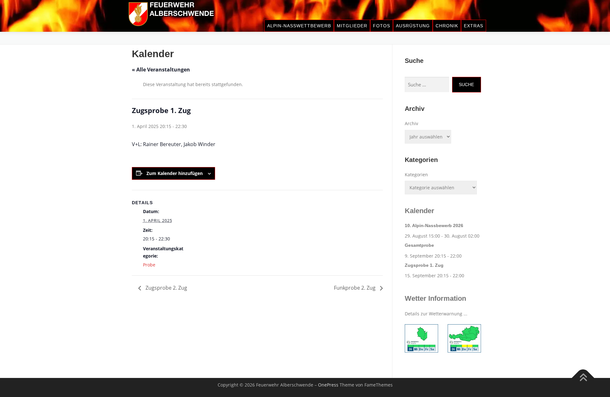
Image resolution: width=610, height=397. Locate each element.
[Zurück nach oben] (583, 378)
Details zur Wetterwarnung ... (436, 314)
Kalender (419, 211)
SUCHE (466, 84)
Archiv (411, 123)
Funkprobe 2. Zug (355, 287)
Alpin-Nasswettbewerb (299, 25)
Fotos (381, 25)
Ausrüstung (413, 25)
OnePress (328, 385)
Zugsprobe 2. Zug (165, 287)
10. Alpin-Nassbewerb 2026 (434, 225)
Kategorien (416, 175)
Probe (149, 265)
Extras (473, 25)
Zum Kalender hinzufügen (174, 173)
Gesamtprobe (419, 245)
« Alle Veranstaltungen (161, 69)
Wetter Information (435, 298)
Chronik (447, 25)
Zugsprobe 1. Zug (424, 265)
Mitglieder (352, 25)
